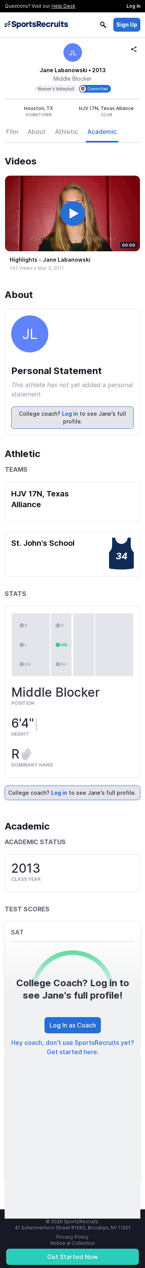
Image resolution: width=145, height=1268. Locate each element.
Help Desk (63, 6)
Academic (102, 131)
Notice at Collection (72, 1243)
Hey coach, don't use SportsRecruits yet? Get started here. (72, 1047)
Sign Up (126, 24)
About (36, 131)
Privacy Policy (72, 1237)
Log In (133, 6)
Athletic (66, 131)
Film (12, 131)
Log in (70, 413)
